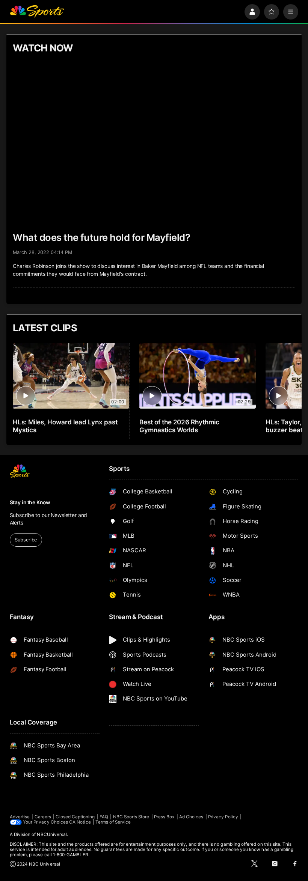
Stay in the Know (30, 502)
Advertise (20, 816)
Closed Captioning (75, 816)
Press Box (164, 816)
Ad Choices (191, 816)
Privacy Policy (223, 816)
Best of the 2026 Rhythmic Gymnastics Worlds (179, 426)
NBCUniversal (52, 834)
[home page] (37, 12)
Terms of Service (113, 822)
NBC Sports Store (131, 816)
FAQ (104, 816)
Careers (43, 816)
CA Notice (80, 822)
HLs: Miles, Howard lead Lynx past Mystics (65, 426)
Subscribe (26, 540)
